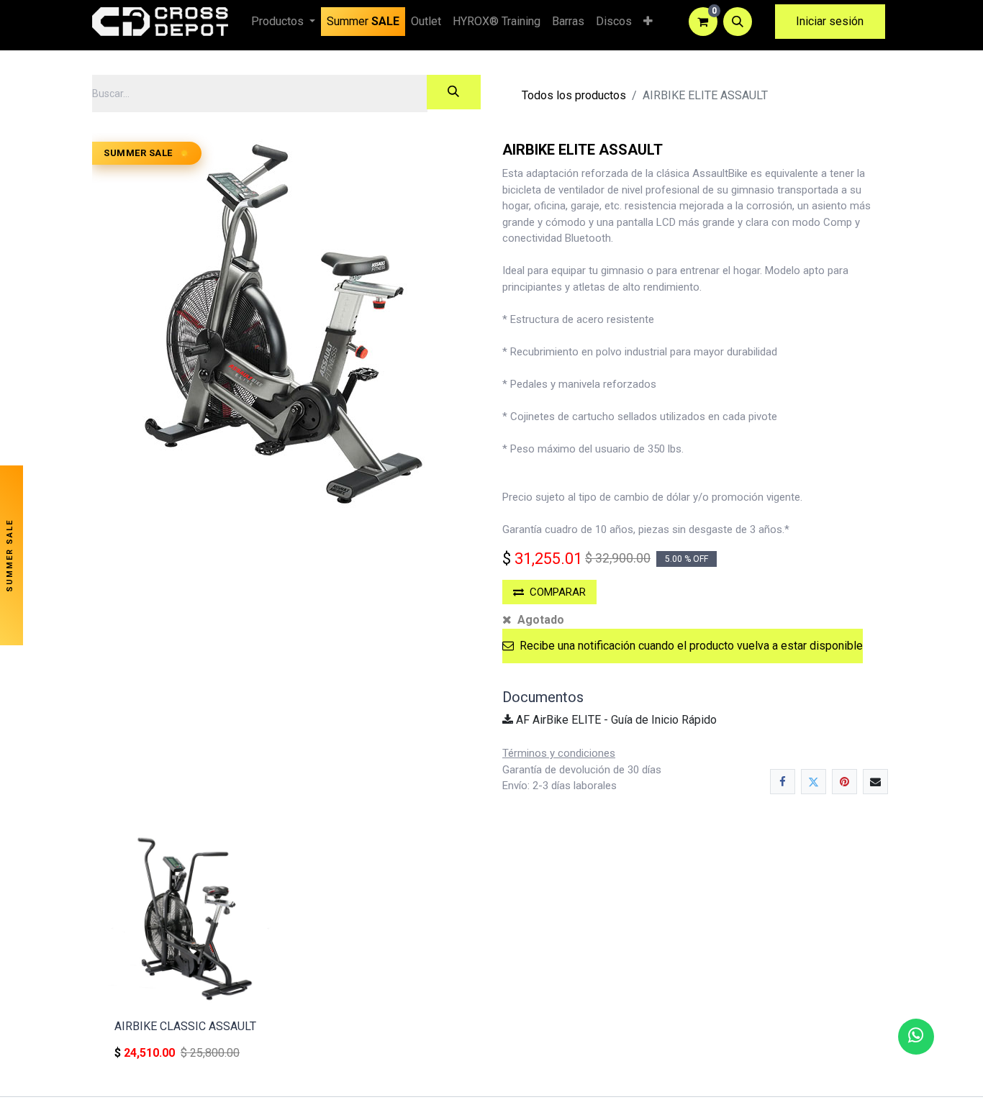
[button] (737, 21)
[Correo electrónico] (875, 781)
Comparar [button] (558, 592)
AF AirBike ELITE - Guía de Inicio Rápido (615, 720)
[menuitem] (363, 21)
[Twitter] (813, 781)
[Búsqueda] (454, 92)
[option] (491, 952)
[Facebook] (782, 781)
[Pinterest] (844, 781)
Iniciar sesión (830, 21)
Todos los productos (574, 95)
